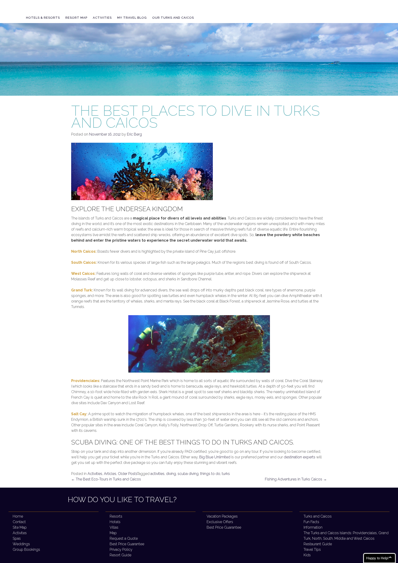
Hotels (115, 522)
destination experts (299, 457)
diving (171, 473)
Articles (110, 473)
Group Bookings (26, 549)
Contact (19, 522)
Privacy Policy (121, 549)
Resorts (116, 516)
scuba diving (188, 473)
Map (113, 533)
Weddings (21, 544)
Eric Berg (134, 134)
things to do (210, 473)
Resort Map (76, 17)
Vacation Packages (222, 516)
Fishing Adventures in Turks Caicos (296, 479)
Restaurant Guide (318, 544)
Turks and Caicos (318, 516)
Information (313, 527)
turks (226, 473)
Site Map (20, 527)
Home (18, 516)
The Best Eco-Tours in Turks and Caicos (106, 479)
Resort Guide (120, 555)
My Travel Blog (132, 17)
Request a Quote (124, 538)
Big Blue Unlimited (214, 457)
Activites (20, 533)
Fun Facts (311, 522)
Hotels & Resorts (43, 17)
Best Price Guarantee (127, 544)
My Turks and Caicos (63, 9)
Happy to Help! (377, 558)
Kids (307, 555)
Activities (102, 17)
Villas (114, 527)
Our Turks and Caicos (173, 17)
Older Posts (127, 473)
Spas (17, 538)
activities (157, 473)
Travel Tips (312, 549)
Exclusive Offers (220, 522)
